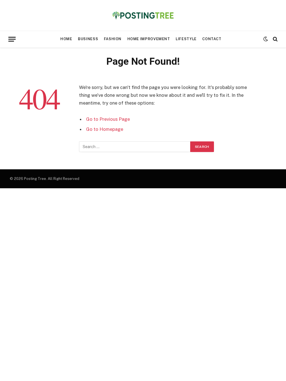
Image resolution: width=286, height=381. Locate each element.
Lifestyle (186, 39)
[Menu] (12, 39)
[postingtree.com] (143, 15)
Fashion (112, 39)
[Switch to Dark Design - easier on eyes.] (265, 39)
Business (88, 39)
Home (66, 39)
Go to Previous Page (108, 119)
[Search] (275, 39)
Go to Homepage (104, 129)
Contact (211, 39)
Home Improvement (148, 39)
